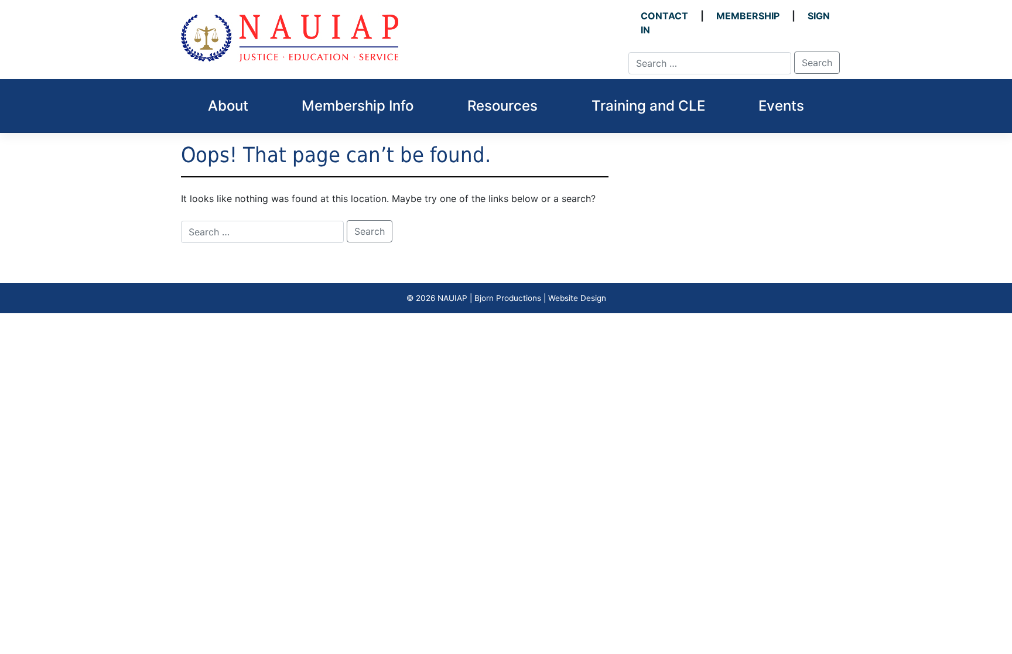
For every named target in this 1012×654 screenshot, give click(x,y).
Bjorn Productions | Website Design (540, 298)
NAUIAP (452, 298)
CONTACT (664, 16)
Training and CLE (648, 105)
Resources (502, 105)
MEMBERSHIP (747, 16)
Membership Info (357, 105)
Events (781, 105)
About (228, 105)
